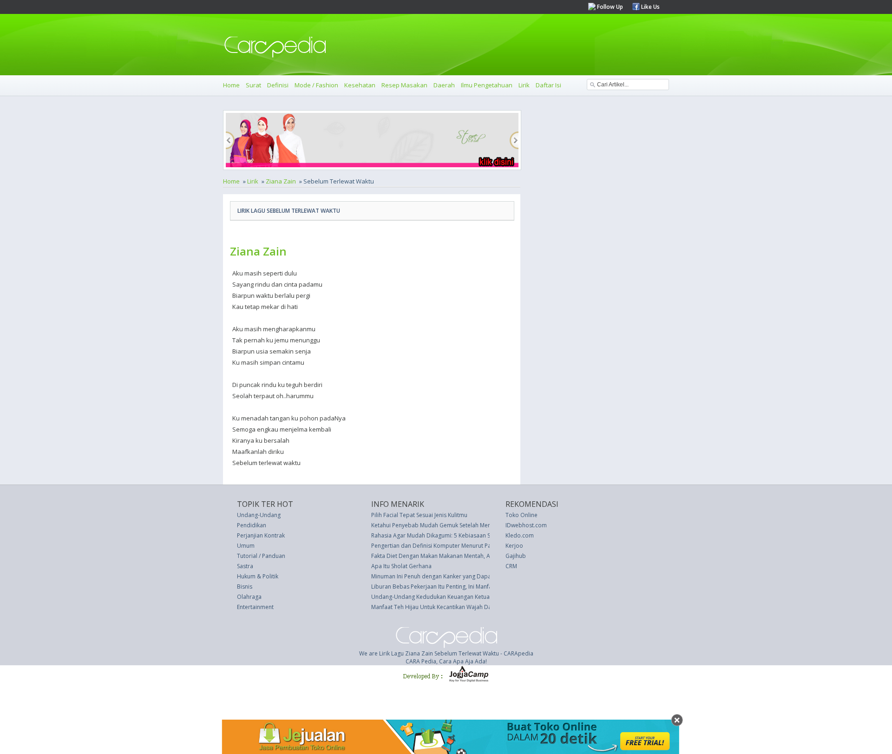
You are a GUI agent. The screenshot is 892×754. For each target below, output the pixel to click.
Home (231, 85)
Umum (246, 546)
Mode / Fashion (316, 85)
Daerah (444, 85)
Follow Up (609, 7)
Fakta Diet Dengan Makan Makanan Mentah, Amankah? (442, 556)
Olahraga (249, 597)
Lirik (524, 85)
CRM (511, 566)
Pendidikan (251, 525)
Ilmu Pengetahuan (486, 85)
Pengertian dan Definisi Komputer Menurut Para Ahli (439, 546)
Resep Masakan (404, 85)
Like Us (650, 7)
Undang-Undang (259, 515)
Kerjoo (514, 546)
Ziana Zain (281, 181)
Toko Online (521, 515)
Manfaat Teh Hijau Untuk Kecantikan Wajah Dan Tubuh (442, 607)
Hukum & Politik (257, 576)
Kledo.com (519, 535)
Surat (253, 85)
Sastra (245, 566)
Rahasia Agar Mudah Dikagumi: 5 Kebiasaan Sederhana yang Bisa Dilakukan (470, 535)
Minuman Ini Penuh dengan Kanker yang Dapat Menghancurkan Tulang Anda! (471, 576)
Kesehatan (359, 85)
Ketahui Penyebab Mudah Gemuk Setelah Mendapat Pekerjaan (452, 525)
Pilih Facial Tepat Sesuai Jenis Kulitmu (419, 515)
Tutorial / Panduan (261, 556)
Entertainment (255, 607)
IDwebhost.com (526, 525)
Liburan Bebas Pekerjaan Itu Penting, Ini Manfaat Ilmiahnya (447, 586)
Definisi (278, 85)
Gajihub (515, 556)
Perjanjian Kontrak (261, 535)
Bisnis (244, 586)
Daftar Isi (548, 85)
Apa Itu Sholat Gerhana (401, 566)
